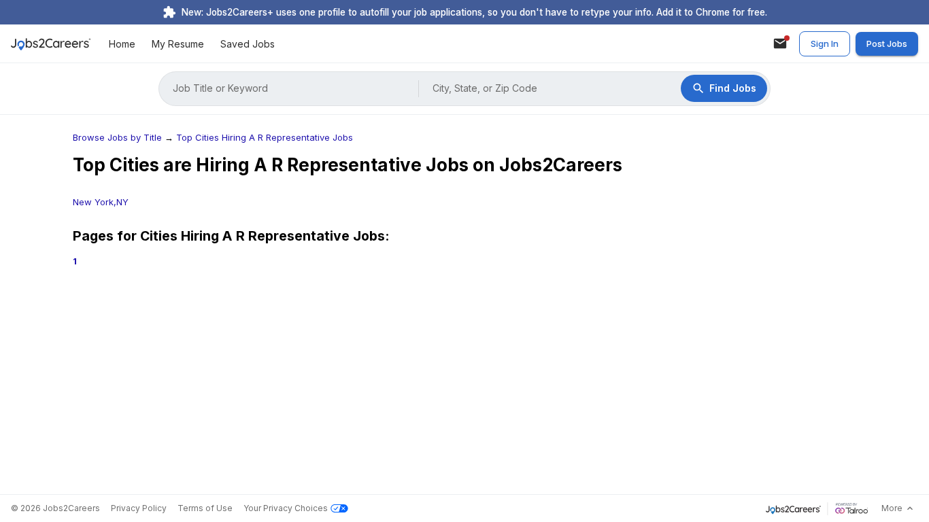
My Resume (178, 44)
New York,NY (101, 201)
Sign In (825, 43)
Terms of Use (205, 508)
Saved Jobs (247, 44)
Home (122, 44)
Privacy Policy (139, 508)
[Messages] (780, 43)
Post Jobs (886, 43)
